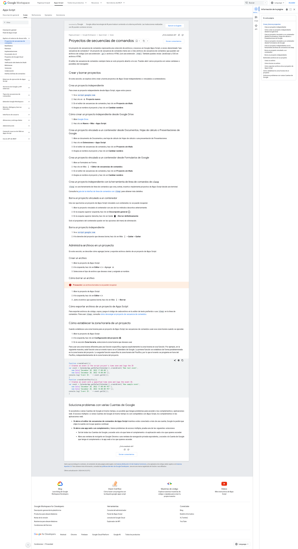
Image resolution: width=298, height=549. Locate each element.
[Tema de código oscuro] (179, 360)
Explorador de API (113, 521)
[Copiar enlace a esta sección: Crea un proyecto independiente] (106, 85)
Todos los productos (76, 3)
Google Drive (83, 119)
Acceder (292, 3)
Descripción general (11, 15)
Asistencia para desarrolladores (45, 521)
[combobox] (256, 3)
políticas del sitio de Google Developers (115, 466)
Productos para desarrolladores (45, 514)
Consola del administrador (116, 510)
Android (63, 535)
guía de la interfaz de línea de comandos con (99, 191)
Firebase (84, 535)
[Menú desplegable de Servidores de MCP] (124, 3)
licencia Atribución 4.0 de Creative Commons (131, 464)
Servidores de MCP (114, 3)
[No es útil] (182, 35)
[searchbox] (16, 22)
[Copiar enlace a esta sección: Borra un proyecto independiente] (106, 227)
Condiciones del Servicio (43, 525)
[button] (14, 38)
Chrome (74, 535)
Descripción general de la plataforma (47, 510)
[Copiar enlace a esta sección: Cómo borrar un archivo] (96, 278)
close (294, 9)
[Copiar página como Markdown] (144, 41)
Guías (25, 15)
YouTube (183, 521)
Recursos (95, 3)
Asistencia (60, 15)
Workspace (23, 2)
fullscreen (290, 9)
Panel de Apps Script (114, 514)
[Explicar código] (175, 360)
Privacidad (49, 544)
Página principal (43, 3)
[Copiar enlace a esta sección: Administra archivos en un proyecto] (116, 245)
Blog (181, 510)
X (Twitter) (184, 518)
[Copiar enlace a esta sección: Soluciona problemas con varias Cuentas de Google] (137, 405)
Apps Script (58, 3)
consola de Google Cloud (116, 518)
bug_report (286, 9)
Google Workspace (89, 35)
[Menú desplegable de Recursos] (102, 3)
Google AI (117, 535)
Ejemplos (48, 15)
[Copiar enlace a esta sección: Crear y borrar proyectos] (103, 73)
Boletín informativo (187, 514)
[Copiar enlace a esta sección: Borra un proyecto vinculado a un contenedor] (119, 198)
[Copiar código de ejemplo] (182, 360)
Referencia (36, 15)
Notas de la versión (41, 518)
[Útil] (179, 35)
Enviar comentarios (173, 41)
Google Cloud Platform (100, 535)
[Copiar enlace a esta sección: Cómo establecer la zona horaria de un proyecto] (133, 323)
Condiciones (38, 544)
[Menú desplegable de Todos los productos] (86, 3)
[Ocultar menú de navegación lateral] (28, 544)
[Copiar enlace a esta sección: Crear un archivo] (89, 258)
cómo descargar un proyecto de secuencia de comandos (123, 314)
